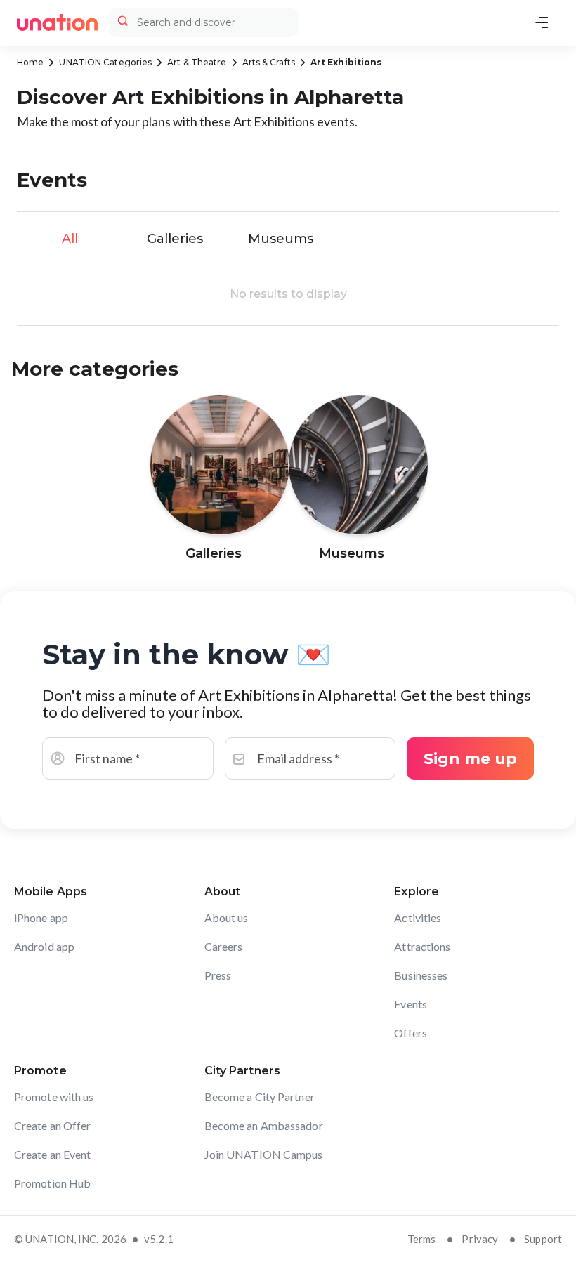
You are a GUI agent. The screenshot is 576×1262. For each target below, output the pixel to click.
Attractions (422, 946)
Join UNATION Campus (263, 1154)
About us (226, 917)
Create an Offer (52, 1125)
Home (30, 62)
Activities (417, 917)
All (70, 239)
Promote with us (54, 1096)
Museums (280, 239)
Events (410, 1004)
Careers (223, 946)
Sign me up (470, 758)
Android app (44, 946)
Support (543, 1239)
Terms (421, 1239)
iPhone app (41, 917)
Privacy (480, 1239)
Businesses (420, 975)
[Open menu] (541, 22)
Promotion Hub (52, 1183)
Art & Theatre (196, 62)
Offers (410, 1032)
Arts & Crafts (268, 62)
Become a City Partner (259, 1096)
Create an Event (52, 1154)
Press (218, 975)
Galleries (175, 239)
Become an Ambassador (263, 1125)
